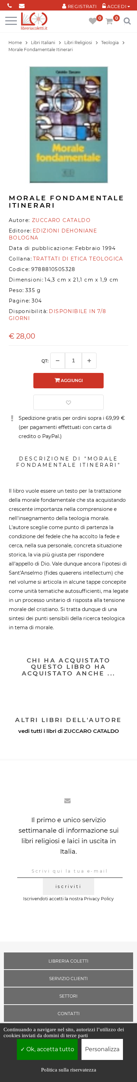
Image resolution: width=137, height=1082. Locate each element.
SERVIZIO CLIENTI (68, 978)
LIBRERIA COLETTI (68, 961)
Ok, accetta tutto (49, 1049)
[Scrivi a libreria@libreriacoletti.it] (22, 4)
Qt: (44, 360)
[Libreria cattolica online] (34, 21)
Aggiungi (71, 380)
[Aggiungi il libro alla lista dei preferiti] (68, 402)
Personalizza (102, 1049)
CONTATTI (69, 1013)
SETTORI (68, 996)
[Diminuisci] (58, 360)
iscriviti (68, 886)
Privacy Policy (99, 898)
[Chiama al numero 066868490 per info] (9, 4)
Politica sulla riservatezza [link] (68, 1070)
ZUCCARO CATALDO (91, 731)
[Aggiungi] (89, 360)
